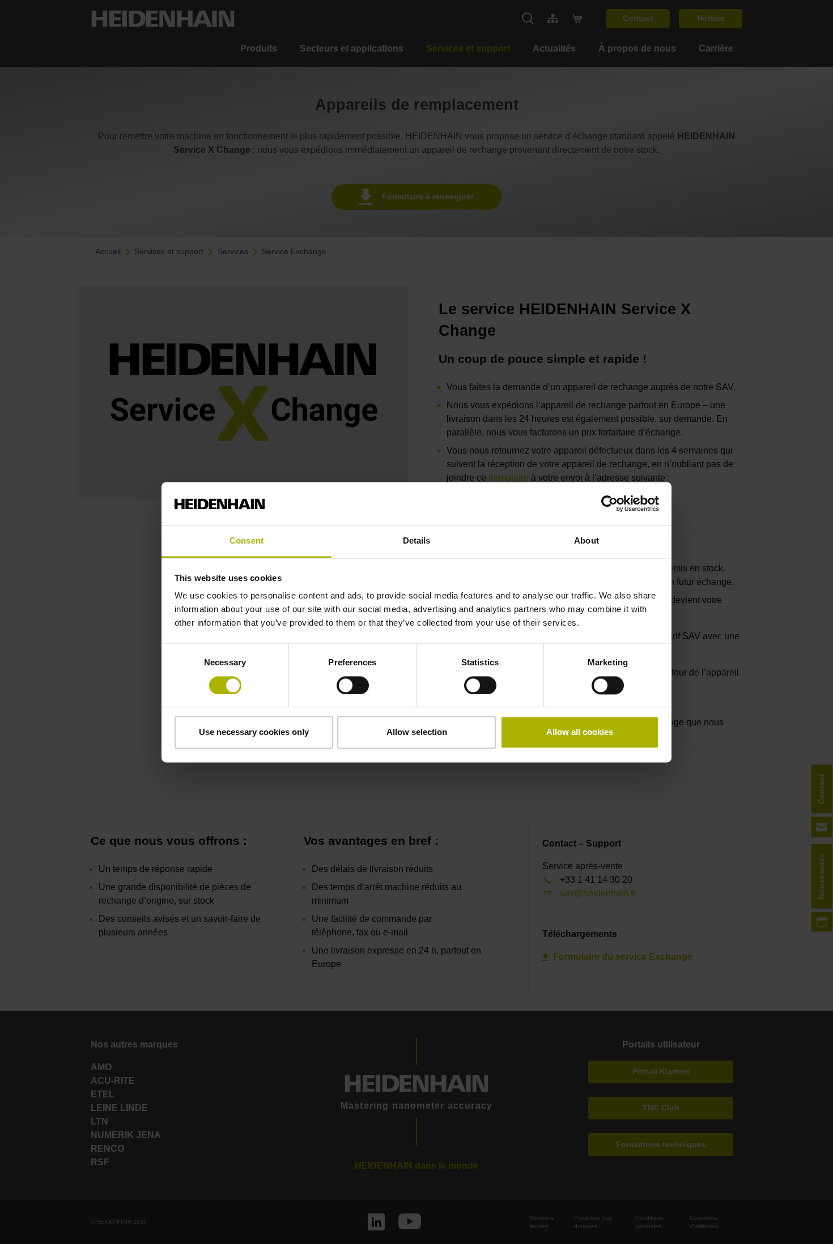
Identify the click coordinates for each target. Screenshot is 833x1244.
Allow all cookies (579, 732)
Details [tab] (417, 541)
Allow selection (416, 732)
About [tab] (586, 541)
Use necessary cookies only (254, 732)
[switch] (353, 685)
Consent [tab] (247, 541)
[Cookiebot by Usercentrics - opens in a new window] (609, 503)
